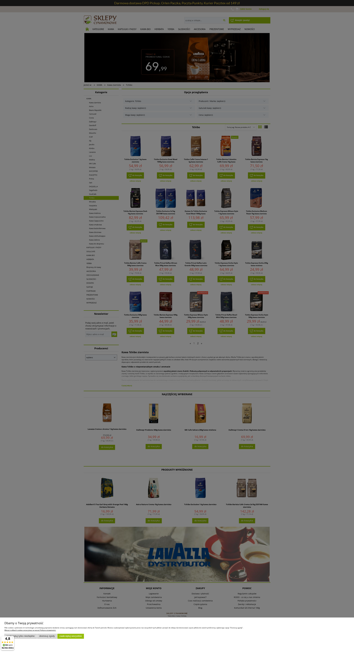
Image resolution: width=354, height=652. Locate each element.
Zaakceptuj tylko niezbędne (20, 636)
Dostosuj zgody (47, 636)
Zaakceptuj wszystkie (70, 636)
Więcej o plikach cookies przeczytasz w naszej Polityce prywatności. (30, 630)
